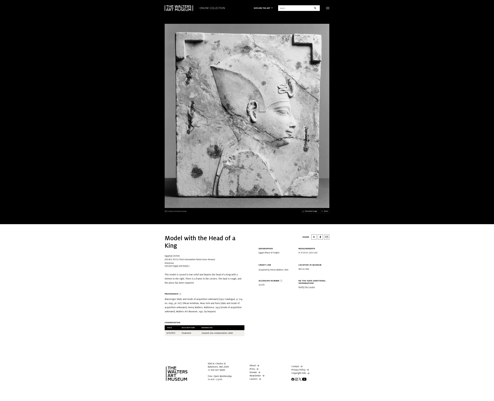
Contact (295, 366)
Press (253, 368)
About (253, 365)
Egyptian (169, 256)
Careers (254, 378)
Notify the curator (306, 287)
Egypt (261, 252)
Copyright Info (299, 373)
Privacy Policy (298, 369)
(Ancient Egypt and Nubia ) (177, 266)
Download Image (311, 211)
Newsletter (256, 375)
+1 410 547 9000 (216, 369)
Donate (254, 372)
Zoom (326, 211)
